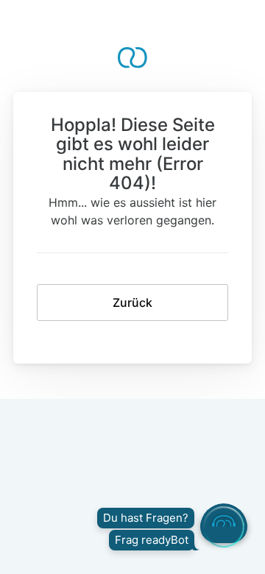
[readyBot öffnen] (223, 527)
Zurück (132, 302)
